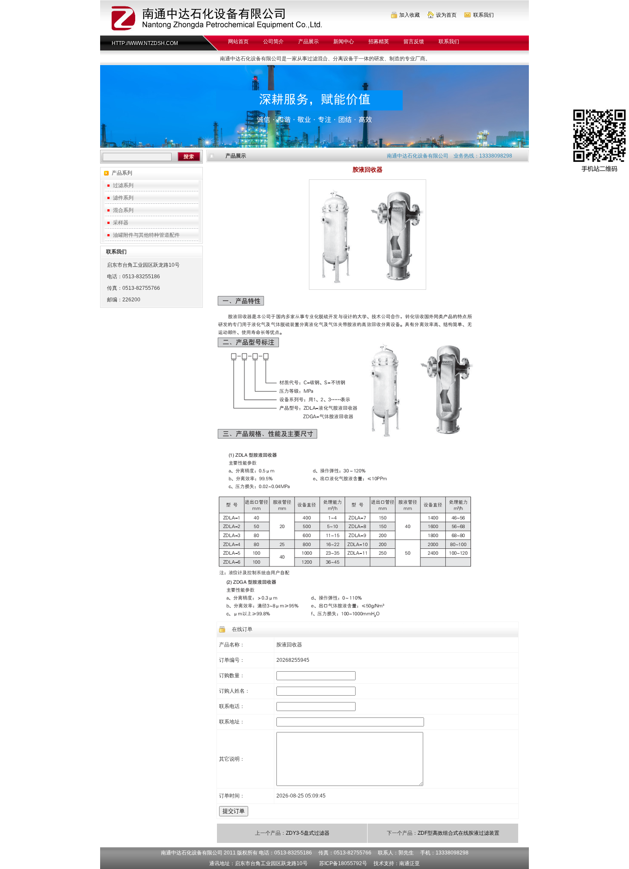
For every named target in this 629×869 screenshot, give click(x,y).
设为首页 (446, 15)
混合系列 (123, 210)
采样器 (120, 223)
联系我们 (483, 15)
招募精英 (378, 42)
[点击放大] (367, 288)
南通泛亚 (409, 863)
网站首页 (238, 42)
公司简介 (273, 42)
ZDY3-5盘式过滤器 (307, 833)
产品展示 (308, 42)
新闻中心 (343, 42)
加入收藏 (409, 15)
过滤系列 (123, 185)
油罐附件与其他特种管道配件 (146, 235)
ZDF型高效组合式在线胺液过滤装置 (458, 833)
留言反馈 (414, 42)
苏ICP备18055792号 (343, 863)
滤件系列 (123, 198)
